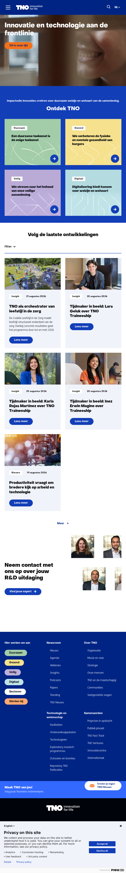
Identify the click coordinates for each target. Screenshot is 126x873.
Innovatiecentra (96, 750)
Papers (54, 687)
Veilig (12, 672)
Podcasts (55, 680)
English (8, 825)
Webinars (55, 665)
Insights (55, 672)
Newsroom (54, 643)
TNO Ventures (95, 743)
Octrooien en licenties (62, 758)
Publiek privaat (95, 728)
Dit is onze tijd (19, 45)
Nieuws (54, 650)
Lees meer (22, 341)
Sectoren (15, 691)
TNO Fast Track (95, 735)
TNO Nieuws (57, 702)
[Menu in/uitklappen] (8, 7)
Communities (95, 687)
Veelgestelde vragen (99, 695)
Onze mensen (95, 672)
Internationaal (95, 757)
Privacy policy (24, 862)
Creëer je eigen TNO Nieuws (106, 785)
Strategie (92, 665)
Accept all (102, 843)
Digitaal (14, 682)
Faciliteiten (56, 724)
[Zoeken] (108, 6)
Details (7, 862)
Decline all (102, 850)
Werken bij (16, 701)
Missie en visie (95, 657)
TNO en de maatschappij (101, 680)
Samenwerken (93, 713)
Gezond (14, 662)
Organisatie (94, 650)
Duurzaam (15, 653)
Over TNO (90, 643)
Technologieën (58, 739)
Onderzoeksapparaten (63, 732)
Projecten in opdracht (99, 720)
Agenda (54, 657)
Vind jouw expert (21, 591)
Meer (60, 523)
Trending (55, 695)
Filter (8, 246)
